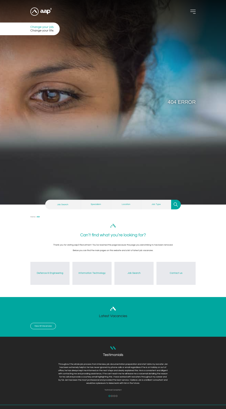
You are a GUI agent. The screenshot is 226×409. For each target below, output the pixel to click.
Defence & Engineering (50, 273)
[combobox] (96, 204)
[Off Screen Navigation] (193, 11)
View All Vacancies (43, 326)
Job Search (134, 273)
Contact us (176, 273)
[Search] (176, 204)
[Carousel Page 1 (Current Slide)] (109, 396)
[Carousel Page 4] (116, 396)
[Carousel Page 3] (114, 396)
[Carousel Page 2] (112, 396)
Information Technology (92, 273)
